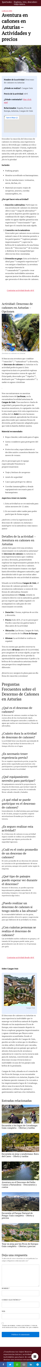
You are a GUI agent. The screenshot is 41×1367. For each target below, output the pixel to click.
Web (3, 1311)
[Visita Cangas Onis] (19, 990)
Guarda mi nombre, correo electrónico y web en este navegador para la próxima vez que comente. (20, 1326)
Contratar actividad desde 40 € (20, 290)
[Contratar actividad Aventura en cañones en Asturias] (20, 332)
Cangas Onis (7, 11)
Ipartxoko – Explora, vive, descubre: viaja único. (19, 3)
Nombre (6, 1288)
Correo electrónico (11, 1300)
